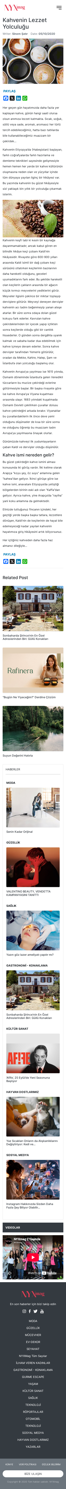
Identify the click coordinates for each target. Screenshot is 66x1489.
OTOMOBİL (33, 1419)
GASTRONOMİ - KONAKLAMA (33, 1370)
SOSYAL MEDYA (33, 1432)
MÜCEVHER (33, 1335)
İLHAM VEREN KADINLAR (33, 1363)
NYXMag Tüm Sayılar (33, 1356)
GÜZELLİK (33, 1328)
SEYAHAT (33, 1349)
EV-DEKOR (33, 1342)
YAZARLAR (33, 1446)
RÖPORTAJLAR (33, 1412)
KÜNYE (9, 1464)
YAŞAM (33, 1384)
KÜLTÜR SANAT (33, 1391)
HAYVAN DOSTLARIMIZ (33, 1439)
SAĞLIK (33, 1398)
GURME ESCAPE (33, 1377)
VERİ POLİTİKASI (27, 1464)
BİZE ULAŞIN (33, 1474)
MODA (33, 1321)
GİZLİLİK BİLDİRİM (51, 1464)
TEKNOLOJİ (33, 1405)
